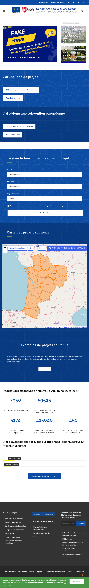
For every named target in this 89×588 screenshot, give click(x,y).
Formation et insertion (13, 522)
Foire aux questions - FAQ (42, 537)
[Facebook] (73, 2)
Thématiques (13, 182)
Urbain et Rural (10, 533)
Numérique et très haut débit (15, 526)
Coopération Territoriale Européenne (13, 542)
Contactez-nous (10, 572)
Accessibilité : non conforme (54, 572)
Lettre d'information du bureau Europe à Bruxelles (73, 534)
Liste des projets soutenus (72, 554)
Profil (10, 170)
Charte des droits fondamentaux (68, 549)
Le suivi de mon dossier (41, 533)
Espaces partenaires (57, 2)
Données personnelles (76, 572)
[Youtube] (83, 2)
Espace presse (43, 2)
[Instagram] (78, 2)
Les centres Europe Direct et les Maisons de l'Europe (72, 543)
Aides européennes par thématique (21, 90)
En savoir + (44, 369)
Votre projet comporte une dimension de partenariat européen (38, 206)
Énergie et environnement (14, 530)
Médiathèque (67, 539)
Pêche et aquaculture (12, 537)
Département (13, 194)
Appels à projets (13, 98)
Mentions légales (35, 572)
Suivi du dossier (13, 135)
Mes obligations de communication (40, 528)
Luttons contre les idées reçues (24, 57)
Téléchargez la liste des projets (44, 476)
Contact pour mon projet (43, 514)
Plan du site (22, 572)
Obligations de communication (19, 126)
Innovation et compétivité (14, 519)
